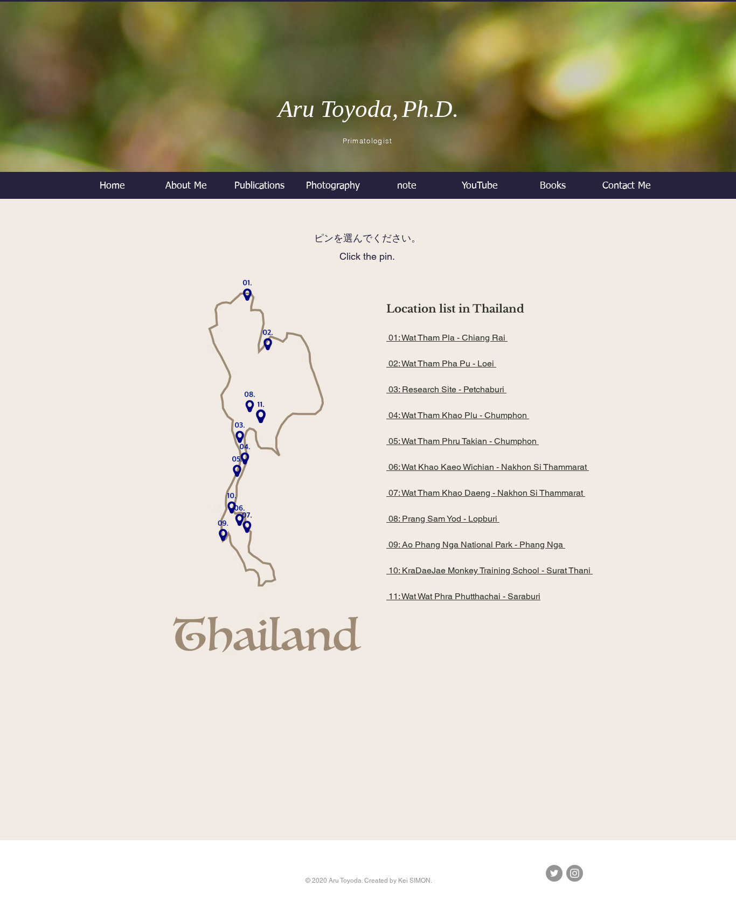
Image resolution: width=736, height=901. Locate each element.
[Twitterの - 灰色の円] (554, 873)
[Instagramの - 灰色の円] (574, 873)
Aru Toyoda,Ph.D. (368, 108)
